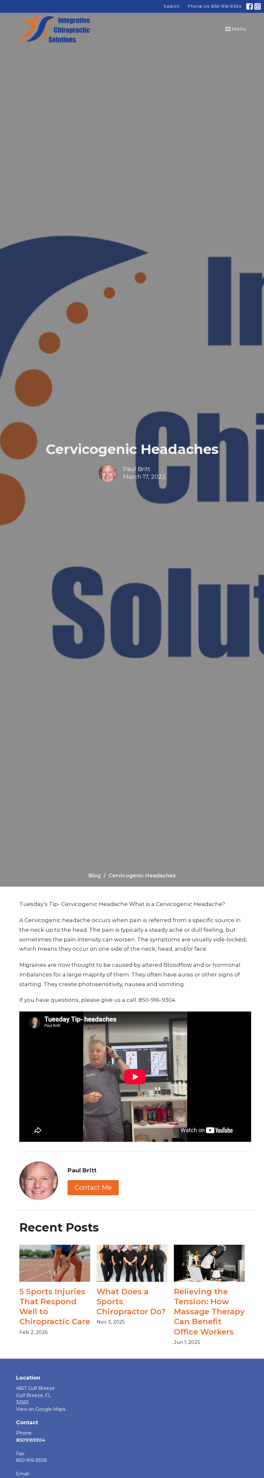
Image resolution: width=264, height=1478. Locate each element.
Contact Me (93, 1187)
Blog (95, 876)
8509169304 (30, 1440)
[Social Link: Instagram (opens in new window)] (257, 6)
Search (172, 6)
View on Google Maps (40, 1409)
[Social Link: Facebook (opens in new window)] (249, 6)
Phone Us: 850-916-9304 (214, 6)
